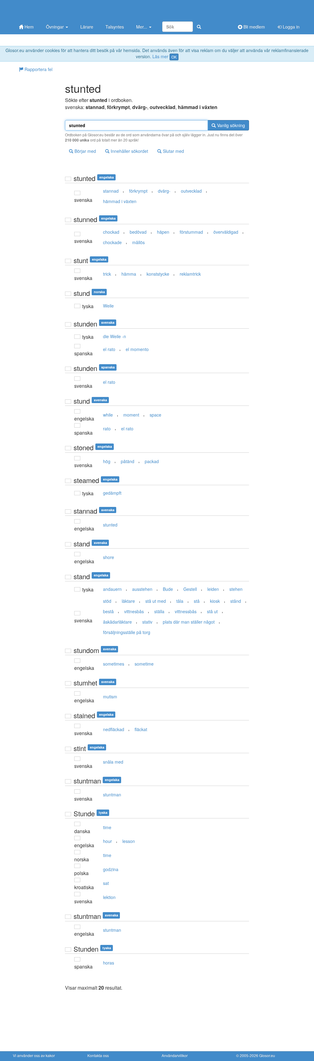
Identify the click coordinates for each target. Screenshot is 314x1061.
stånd (235, 601)
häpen (163, 232)
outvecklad (191, 191)
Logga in (290, 27)
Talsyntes (114, 27)
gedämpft (112, 493)
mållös (138, 242)
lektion (109, 897)
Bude (168, 589)
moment (131, 415)
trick (107, 274)
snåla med (113, 762)
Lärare (86, 27)
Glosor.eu (267, 1055)
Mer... (142, 27)
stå (197, 601)
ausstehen (142, 589)
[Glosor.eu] (45, 10)
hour (107, 841)
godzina (110, 869)
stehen (236, 589)
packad (152, 461)
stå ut (212, 611)
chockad (111, 232)
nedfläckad (113, 729)
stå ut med (155, 601)
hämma (128, 274)
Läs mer (160, 56)
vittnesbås (134, 611)
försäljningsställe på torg (126, 632)
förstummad (191, 232)
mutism (110, 696)
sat (106, 883)
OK (174, 56)
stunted (110, 525)
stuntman (112, 794)
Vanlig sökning (230, 125)
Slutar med (173, 151)
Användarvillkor (175, 1055)
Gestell (190, 589)
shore (108, 557)
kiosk (215, 601)
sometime (144, 664)
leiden (213, 589)
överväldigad (225, 232)
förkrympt (138, 191)
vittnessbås (186, 611)
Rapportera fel (37, 69)
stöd (107, 601)
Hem (28, 27)
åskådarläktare (117, 622)
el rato (109, 349)
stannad (111, 191)
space (155, 415)
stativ (147, 622)
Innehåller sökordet (128, 151)
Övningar (55, 27)
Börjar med (84, 151)
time (107, 827)
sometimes (113, 664)
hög (106, 461)
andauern (112, 589)
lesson (128, 841)
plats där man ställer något (189, 622)
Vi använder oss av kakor (34, 1055)
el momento (137, 349)
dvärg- (164, 191)
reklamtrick (190, 274)
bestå (108, 611)
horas (108, 963)
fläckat (141, 729)
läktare (128, 601)
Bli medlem (253, 27)
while (108, 415)
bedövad (138, 232)
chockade (112, 242)
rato (107, 428)
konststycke (158, 274)
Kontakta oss (98, 1055)
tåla (179, 601)
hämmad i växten (119, 201)
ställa (159, 611)
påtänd (127, 461)
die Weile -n (114, 336)
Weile (108, 306)
